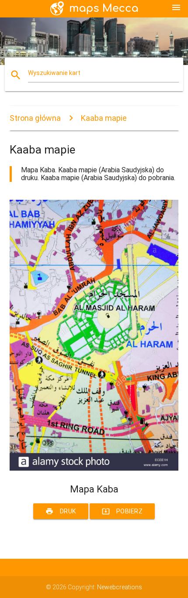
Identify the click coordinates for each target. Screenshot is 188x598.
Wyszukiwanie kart (54, 72)
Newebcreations (119, 587)
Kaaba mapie (104, 118)
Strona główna (35, 118)
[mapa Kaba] (94, 468)
